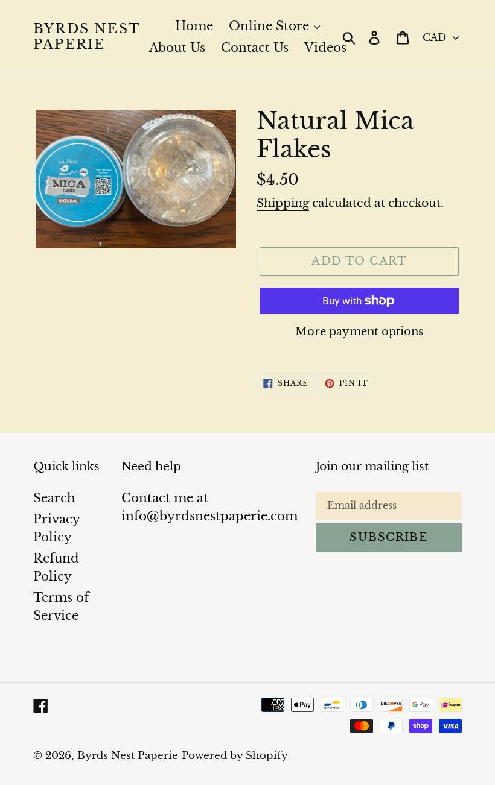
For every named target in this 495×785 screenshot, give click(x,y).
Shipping (283, 203)
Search (54, 498)
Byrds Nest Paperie (86, 36)
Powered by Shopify (235, 755)
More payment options (359, 331)
